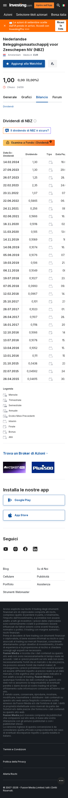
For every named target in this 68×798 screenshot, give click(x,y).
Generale (10, 97)
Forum (57, 97)
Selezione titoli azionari (31, 14)
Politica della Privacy (14, 761)
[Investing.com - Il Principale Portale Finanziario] (20, 5)
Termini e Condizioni (14, 749)
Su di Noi (42, 568)
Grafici (26, 97)
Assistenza (43, 584)
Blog (6, 568)
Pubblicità (43, 576)
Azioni (8, 14)
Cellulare (8, 576)
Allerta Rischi (10, 773)
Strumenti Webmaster (16, 592)
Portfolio (8, 584)
